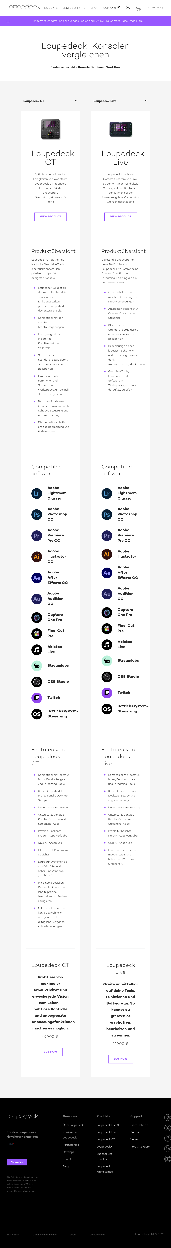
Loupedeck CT (106, 1139)
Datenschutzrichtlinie (45, 1235)
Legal (73, 1235)
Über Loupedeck (73, 1125)
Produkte (50, 8)
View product (50, 216)
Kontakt (68, 1159)
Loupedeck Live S (108, 1125)
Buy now (50, 1052)
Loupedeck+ (104, 1147)
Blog (66, 1166)
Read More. (136, 21)
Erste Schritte (74, 8)
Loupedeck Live (106, 1132)
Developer (69, 1152)
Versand (135, 1139)
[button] (138, 7)
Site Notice (13, 1235)
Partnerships (71, 1145)
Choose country (155, 8)
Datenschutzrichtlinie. (24, 1191)
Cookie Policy (97, 1235)
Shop (94, 8)
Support (109, 8)
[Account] (128, 9)
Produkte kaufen (140, 1147)
